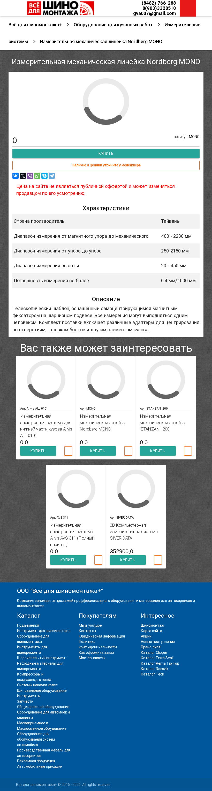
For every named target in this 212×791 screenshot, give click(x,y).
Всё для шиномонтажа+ (35, 25)
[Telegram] (52, 176)
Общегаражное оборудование (43, 706)
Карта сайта (151, 630)
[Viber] (30, 176)
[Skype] (44, 176)
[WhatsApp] (37, 176)
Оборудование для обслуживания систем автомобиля (36, 739)
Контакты (87, 630)
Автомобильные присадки (39, 766)
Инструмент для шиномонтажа (44, 630)
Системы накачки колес (37, 685)
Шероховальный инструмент (42, 658)
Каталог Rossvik (154, 668)
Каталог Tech (152, 674)
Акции (146, 636)
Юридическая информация (102, 636)
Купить (38, 451)
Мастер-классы (92, 658)
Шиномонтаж (152, 625)
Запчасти (25, 701)
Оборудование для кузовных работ (113, 25)
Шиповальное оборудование (42, 690)
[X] (23, 176)
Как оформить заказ (96, 652)
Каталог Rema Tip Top (160, 663)
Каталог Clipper (154, 652)
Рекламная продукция (36, 761)
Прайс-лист (151, 647)
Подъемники (28, 625)
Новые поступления (158, 641)
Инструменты (29, 696)
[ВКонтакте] (15, 176)
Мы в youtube (90, 625)
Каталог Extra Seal (157, 658)
